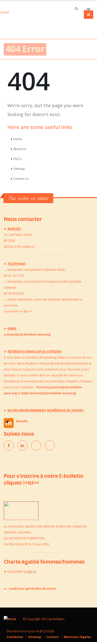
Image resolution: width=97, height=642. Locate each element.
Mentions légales (77, 637)
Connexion (14, 637)
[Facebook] (9, 445)
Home (17, 139)
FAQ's (17, 159)
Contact (52, 637)
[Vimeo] (36, 445)
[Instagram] (50, 445)
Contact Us (21, 179)
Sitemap (19, 169)
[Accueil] (9, 11)
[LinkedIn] (22, 445)
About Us (19, 149)
